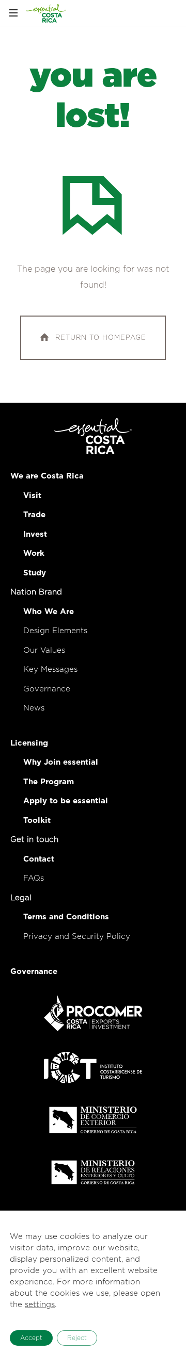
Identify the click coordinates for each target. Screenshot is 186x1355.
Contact (38, 859)
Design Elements (55, 631)
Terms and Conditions (66, 917)
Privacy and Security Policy (76, 936)
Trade (34, 515)
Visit (32, 496)
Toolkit (37, 820)
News (33, 708)
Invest (35, 534)
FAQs (33, 878)
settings (40, 1305)
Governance (46, 689)
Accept (31, 1338)
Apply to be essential (65, 801)
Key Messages (50, 669)
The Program (48, 782)
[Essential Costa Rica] (46, 13)
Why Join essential (60, 762)
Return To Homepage (100, 337)
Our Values (44, 650)
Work (33, 553)
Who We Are (48, 612)
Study (34, 573)
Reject (77, 1338)
